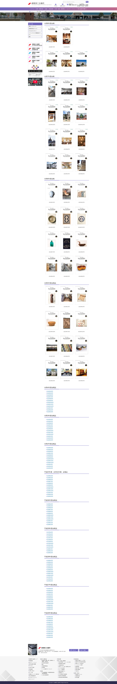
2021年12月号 (50, 434)
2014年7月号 (50, 622)
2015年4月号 (50, 588)
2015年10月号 (50, 599)
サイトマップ (31, 679)
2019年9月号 (50, 485)
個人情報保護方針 (32, 675)
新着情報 (31, 660)
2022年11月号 (50, 404)
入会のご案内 (83, 650)
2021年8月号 (50, 426)
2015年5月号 (50, 590)
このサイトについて (33, 677)
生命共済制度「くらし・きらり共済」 (65, 662)
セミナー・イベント (71, 8)
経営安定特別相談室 (45, 662)
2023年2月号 (50, 409)
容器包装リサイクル (78, 674)
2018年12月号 (50, 518)
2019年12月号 (50, 490)
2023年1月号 (50, 408)
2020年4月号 (50, 447)
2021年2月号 (50, 466)
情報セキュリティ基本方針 (34, 674)
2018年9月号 (50, 513)
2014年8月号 (50, 624)
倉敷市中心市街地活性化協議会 (80, 661)
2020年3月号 (50, 496)
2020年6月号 (50, 451)
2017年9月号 (50, 541)
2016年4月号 (50, 560)
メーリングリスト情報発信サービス (35, 33)
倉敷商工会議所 (40, 3)
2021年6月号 (50, 423)
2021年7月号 (50, 425)
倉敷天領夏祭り (78, 669)
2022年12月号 (50, 406)
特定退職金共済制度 (62, 663)
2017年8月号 (50, 539)
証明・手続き (77, 673)
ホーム (32, 8)
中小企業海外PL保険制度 (63, 674)
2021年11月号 (50, 432)
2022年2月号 (50, 438)
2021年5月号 (50, 421)
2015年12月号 (50, 603)
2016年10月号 (50, 571)
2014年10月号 (50, 627)
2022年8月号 (50, 398)
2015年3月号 (50, 637)
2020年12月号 (50, 462)
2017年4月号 (50, 532)
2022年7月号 (50, 396)
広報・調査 (39, 11)
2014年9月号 (50, 626)
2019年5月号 (50, 477)
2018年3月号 (50, 552)
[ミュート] (39, 71)
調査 (29, 36)
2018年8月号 (50, 511)
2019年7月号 (50, 481)
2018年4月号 (50, 504)
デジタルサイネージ (32, 30)
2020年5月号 (50, 449)
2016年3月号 (50, 609)
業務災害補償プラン (62, 671)
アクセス (31, 665)
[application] (35, 68)
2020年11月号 (50, 460)
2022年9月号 (50, 400)
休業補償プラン (61, 672)
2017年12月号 (50, 547)
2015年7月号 (50, 594)
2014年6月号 (50, 620)
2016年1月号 (50, 605)
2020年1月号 (50, 492)
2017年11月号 (50, 545)
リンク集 (31, 672)
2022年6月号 (50, 395)
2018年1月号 (50, 549)
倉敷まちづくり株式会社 (79, 663)
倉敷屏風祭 (77, 666)
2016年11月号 (50, 573)
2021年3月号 (50, 468)
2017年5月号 (50, 534)
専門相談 (43, 667)
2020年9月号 (50, 457)
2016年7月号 (50, 566)
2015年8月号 (50, 596)
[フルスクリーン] (40, 71)
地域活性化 (77, 659)
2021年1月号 (50, 464)
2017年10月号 (50, 543)
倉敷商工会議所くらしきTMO (80, 660)
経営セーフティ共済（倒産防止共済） (65, 666)
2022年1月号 (50, 436)
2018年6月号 (50, 507)
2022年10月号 (50, 402)
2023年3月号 (50, 411)
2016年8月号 (50, 567)
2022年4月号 (50, 391)
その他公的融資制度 (45, 674)
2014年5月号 (50, 618)
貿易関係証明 (77, 675)
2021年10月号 (50, 430)
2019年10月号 (50, 487)
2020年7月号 (50, 453)
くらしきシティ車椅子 (79, 664)
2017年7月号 (50, 537)
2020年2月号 (50, 494)
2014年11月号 (50, 629)
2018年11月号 (50, 517)
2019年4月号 (50, 475)
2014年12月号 (50, 631)
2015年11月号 (50, 601)
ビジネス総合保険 (62, 668)
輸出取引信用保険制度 (62, 675)
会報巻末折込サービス (33, 28)
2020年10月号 (50, 458)
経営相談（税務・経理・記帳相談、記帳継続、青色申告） (48, 661)
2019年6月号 (50, 479)
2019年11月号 (50, 488)
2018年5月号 (50, 505)
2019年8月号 (50, 483)
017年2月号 (50, 579)
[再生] (29, 71)
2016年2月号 (50, 607)
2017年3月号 (50, 580)
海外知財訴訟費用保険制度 (63, 677)
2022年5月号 (50, 393)
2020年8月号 (50, 455)
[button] (35, 68)
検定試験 (51, 8)
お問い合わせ (73, 650)
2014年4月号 (50, 616)
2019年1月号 (50, 520)
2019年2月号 (50, 522)
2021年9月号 (50, 428)
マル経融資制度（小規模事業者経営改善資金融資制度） (48, 673)
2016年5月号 (50, 562)
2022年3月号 (50, 439)
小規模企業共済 (61, 665)
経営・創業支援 (39, 8)
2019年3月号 (50, 524)
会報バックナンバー (32, 26)
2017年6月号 (50, 535)
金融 (46, 8)
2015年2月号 (50, 635)
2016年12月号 (50, 575)
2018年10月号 (50, 515)
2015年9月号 (50, 597)
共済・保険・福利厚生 (60, 8)
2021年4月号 (50, 419)
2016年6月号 (50, 564)
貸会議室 (31, 669)
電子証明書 (77, 677)
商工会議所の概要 (82, 8)
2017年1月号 (50, 577)
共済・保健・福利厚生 (62, 660)
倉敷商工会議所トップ (33, 659)
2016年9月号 (50, 569)
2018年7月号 (50, 509)
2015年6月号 (50, 592)
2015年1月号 (50, 633)
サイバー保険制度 (62, 669)
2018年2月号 (50, 550)
